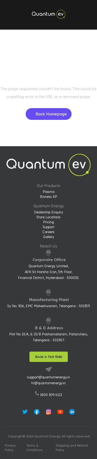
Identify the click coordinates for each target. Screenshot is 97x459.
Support (48, 227)
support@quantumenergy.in (48, 377)
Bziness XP (48, 197)
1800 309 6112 (51, 395)
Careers (48, 232)
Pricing (48, 222)
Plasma (49, 192)
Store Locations (48, 217)
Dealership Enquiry (48, 212)
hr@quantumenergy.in (48, 383)
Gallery (48, 237)
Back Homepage (51, 114)
